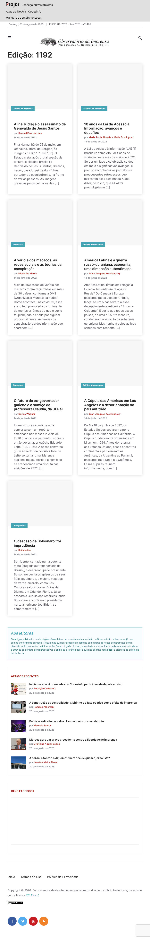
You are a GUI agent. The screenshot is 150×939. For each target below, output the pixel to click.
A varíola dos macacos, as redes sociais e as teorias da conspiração (38, 264)
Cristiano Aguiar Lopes (47, 743)
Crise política (19, 525)
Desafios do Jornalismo (94, 108)
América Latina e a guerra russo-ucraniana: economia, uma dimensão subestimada (107, 264)
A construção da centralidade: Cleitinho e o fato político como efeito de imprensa (83, 702)
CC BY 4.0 (32, 895)
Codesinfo (34, 11)
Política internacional (93, 244)
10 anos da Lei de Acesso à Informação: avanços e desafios (106, 128)
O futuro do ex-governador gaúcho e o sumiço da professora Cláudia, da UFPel (38, 405)
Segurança (18, 385)
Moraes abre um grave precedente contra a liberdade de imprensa (73, 739)
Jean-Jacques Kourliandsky (105, 273)
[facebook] (12, 921)
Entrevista (18, 244)
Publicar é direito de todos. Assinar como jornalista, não (66, 721)
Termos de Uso (31, 877)
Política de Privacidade (63, 877)
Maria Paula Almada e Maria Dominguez (111, 137)
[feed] (43, 921)
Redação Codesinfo (45, 688)
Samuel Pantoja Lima (30, 133)
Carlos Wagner (26, 413)
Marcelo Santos (43, 725)
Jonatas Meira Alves (45, 762)
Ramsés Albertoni (44, 706)
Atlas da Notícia (16, 11)
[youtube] (33, 921)
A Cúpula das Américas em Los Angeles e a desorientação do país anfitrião (110, 405)
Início (11, 877)
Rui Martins (24, 550)
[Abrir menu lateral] (9, 38)
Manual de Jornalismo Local (23, 17)
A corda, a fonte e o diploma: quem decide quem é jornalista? (69, 758)
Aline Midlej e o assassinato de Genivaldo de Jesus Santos (40, 126)
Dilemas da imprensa (23, 108)
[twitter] (22, 921)
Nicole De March (27, 273)
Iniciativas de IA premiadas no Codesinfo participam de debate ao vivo (75, 684)
